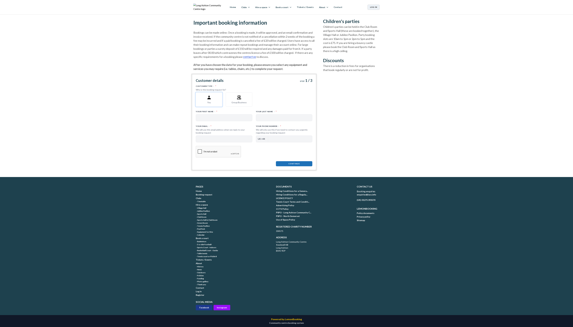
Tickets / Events (305, 7)
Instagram (222, 307)
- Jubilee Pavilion (203, 211)
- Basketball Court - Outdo (207, 250)
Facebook (204, 307)
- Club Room (201, 217)
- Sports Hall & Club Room (206, 220)
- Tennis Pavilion (203, 226)
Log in (373, 7)
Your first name (219, 111)
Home (233, 7)
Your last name (279, 111)
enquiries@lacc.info (366, 194)
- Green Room (202, 223)
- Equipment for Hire (204, 232)
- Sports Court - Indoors (206, 247)
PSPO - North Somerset (288, 216)
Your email (220, 129)
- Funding (200, 278)
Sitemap (361, 220)
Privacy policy (363, 216)
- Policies (200, 275)
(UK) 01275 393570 (366, 200)
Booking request (204, 194)
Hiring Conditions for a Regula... (291, 194)
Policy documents (365, 213)
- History (199, 266)
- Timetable (201, 201)
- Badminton (201, 241)
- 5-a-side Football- (204, 244)
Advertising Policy (285, 205)
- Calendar (200, 235)
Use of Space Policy (285, 219)
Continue (294, 164)
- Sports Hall (201, 214)
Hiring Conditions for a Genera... (292, 191)
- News (199, 269)
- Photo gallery (202, 281)
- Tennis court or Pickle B (206, 256)
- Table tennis (201, 253)
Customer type (219, 88)
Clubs (198, 198)
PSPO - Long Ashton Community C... (293, 212)
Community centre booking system (286, 323)
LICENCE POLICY (284, 198)
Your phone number (282, 129)
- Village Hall (201, 208)
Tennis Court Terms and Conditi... (292, 201)
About (199, 263)
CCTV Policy (282, 209)
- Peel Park (200, 229)
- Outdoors (200, 272)
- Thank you (201, 284)
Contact (338, 7)
